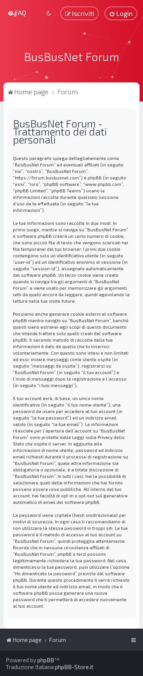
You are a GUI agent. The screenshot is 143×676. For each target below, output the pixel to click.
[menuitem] (17, 12)
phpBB (45, 660)
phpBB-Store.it (74, 666)
